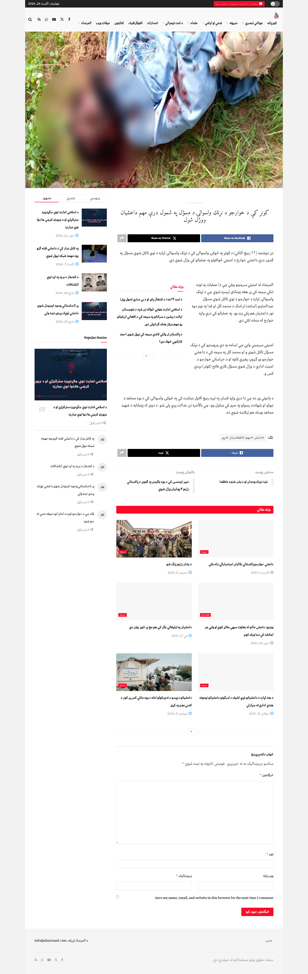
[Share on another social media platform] (122, 238)
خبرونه (233, 23)
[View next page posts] (146, 356)
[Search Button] (30, 19)
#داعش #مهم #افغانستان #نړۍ (242, 437)
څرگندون (266, 775)
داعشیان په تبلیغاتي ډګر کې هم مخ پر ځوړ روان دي (160, 627)
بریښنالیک (184, 876)
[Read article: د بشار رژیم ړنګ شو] (154, 538)
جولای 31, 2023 (259, 713)
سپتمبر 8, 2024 (177, 713)
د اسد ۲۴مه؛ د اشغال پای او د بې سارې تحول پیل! (151, 299)
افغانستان (205, 615)
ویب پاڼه (268, 876)
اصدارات (152, 23)
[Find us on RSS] (39, 20)
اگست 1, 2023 (260, 572)
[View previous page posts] (153, 356)
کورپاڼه (272, 23)
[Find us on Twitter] (62, 20)
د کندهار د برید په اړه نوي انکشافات (72, 466)
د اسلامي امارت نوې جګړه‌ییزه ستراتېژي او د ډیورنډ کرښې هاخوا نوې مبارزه (58, 219)
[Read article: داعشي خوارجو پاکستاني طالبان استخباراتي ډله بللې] (235, 538)
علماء (194, 23)
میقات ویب (103, 23)
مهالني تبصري (254, 23)
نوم (269, 854)
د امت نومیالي (174, 23)
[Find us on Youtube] (54, 20)
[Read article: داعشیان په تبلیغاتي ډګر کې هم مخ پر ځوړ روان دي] (154, 601)
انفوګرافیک (135, 23)
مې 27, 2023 (180, 636)
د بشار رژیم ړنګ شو (179, 564)
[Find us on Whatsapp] (46, 20)
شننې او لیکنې (213, 23)
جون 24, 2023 (260, 643)
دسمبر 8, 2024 (178, 572)
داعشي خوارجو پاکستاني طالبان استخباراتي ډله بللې (241, 564)
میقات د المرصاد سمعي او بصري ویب (237, 3)
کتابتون (119, 23)
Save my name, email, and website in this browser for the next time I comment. (213, 898)
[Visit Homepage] (276, 15)
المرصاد (86, 23)
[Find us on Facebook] (69, 20)
